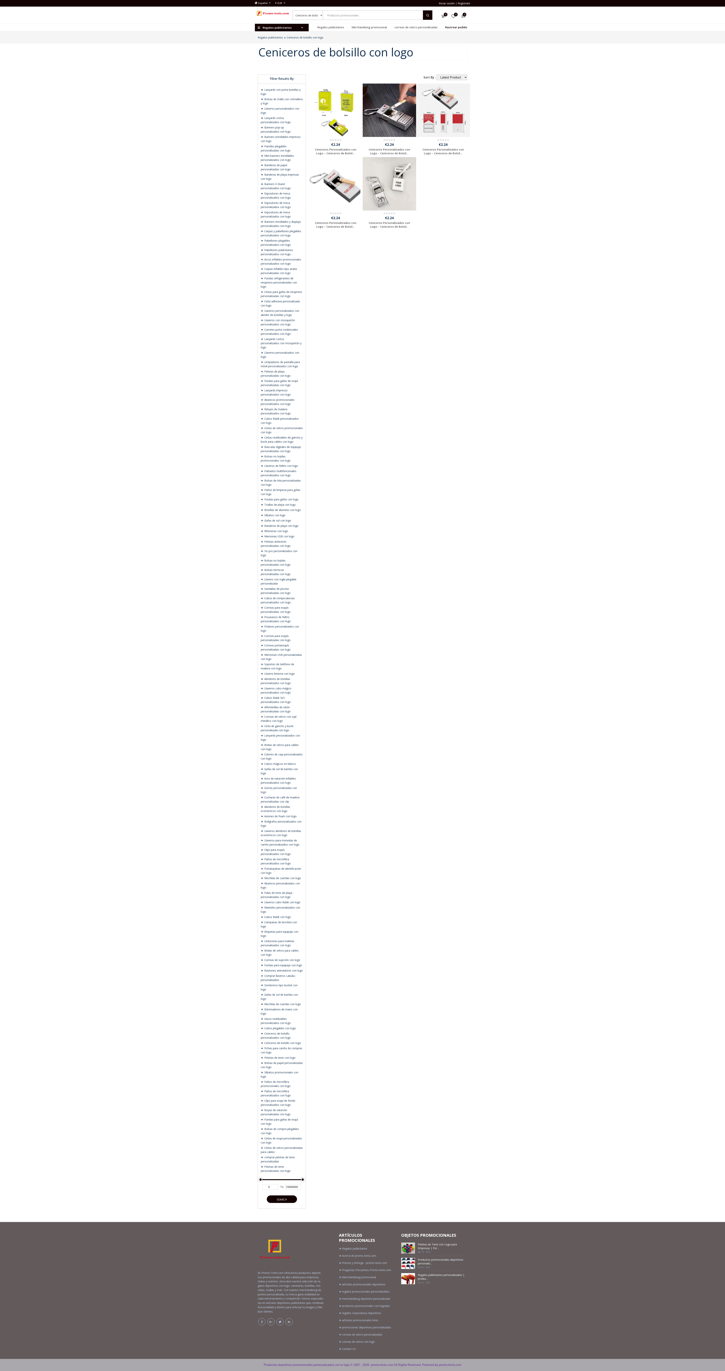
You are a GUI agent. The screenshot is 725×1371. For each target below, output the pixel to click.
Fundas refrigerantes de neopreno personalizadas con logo (279, 282)
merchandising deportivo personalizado (366, 1298)
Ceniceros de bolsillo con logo (305, 37)
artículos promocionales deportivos (363, 1284)
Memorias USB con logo (279, 536)
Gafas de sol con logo (277, 520)
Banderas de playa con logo (281, 526)
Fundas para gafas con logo (281, 499)
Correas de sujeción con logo (282, 960)
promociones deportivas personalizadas (366, 1327)
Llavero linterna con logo (279, 673)
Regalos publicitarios (330, 27)
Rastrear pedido (456, 27)
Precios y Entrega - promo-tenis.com (364, 1263)
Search (282, 1199)
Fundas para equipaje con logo (283, 965)
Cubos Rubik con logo (277, 917)
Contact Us (349, 1349)
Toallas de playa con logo (280, 504)
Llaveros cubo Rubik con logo (282, 902)
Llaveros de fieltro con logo (281, 466)
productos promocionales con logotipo (366, 1306)
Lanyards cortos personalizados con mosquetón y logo (281, 343)
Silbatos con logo (274, 515)
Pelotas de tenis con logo (279, 1057)
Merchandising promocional (369, 27)
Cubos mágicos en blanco (280, 764)
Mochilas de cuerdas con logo (282, 878)
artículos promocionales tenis (360, 1320)
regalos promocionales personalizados (365, 1291)
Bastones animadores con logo (283, 970)
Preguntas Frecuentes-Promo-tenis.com (366, 1270)
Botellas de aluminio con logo (282, 510)
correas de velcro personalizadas (416, 27)
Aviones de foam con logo (280, 816)
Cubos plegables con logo (280, 1028)
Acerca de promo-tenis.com (359, 1255)
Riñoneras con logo (276, 531)
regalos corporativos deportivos (361, 1313)
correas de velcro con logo (358, 1341)
